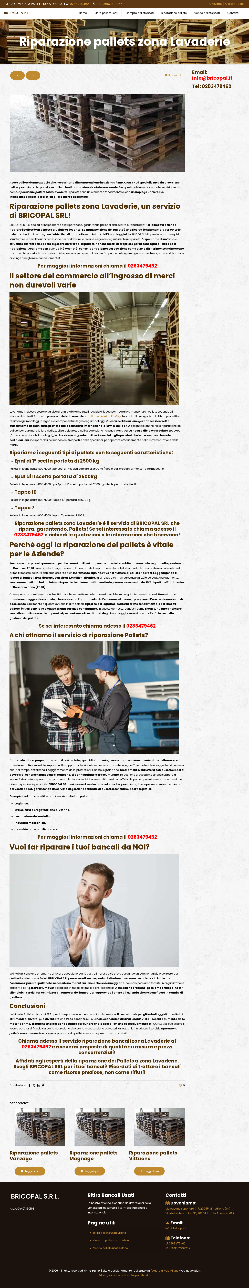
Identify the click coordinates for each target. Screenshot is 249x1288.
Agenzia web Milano (165, 1271)
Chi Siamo (215, 4)
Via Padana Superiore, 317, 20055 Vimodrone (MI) (197, 1209)
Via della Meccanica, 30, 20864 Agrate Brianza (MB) (199, 1213)
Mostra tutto (175, 75)
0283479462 (79, 4)
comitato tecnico (97, 416)
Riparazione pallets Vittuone (153, 1156)
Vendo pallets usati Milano (110, 1248)
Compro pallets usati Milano (111, 1240)
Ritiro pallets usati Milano (109, 1233)
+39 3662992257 (109, 4)
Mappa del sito (141, 1275)
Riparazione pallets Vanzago (34, 1156)
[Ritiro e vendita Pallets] (16, 13)
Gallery (230, 4)
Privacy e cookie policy (113, 1275)
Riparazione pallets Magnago (93, 1156)
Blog (241, 4)
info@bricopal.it (175, 1228)
